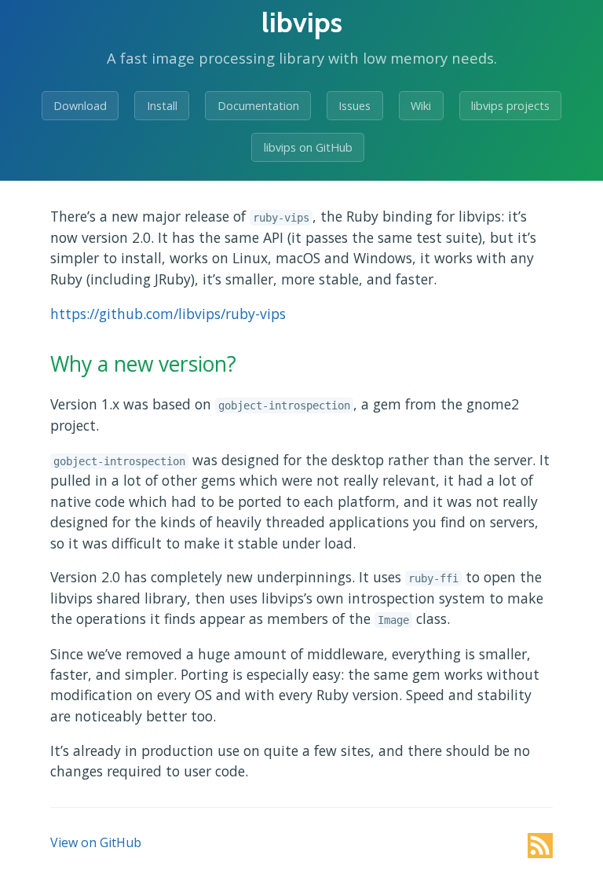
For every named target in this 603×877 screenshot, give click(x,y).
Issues (354, 105)
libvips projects (510, 105)
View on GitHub (95, 842)
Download (80, 105)
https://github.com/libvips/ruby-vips (168, 313)
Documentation (258, 105)
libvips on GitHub (308, 147)
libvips (301, 22)
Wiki (421, 105)
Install (162, 105)
